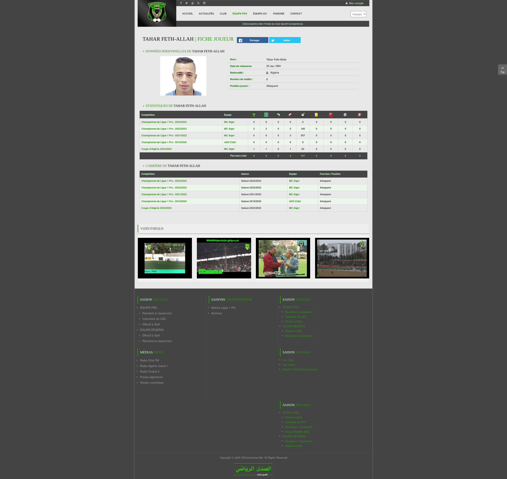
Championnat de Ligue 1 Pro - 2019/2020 (164, 142)
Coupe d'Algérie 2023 (297, 431)
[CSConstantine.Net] (157, 12)
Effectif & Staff (151, 324)
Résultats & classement (157, 313)
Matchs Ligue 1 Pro (223, 308)
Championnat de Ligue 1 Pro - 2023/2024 (164, 122)
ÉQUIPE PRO (148, 308)
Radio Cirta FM (149, 360)
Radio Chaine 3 (149, 371)
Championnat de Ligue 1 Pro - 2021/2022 (164, 135)
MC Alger (229, 122)
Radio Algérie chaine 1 (154, 366)
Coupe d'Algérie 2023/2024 (156, 149)
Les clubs (288, 360)
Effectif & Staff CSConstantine (300, 369)
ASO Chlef (230, 142)
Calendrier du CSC (154, 319)
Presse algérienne (151, 377)
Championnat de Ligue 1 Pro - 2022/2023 (164, 128)
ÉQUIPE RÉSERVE (152, 330)
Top (502, 72)
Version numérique (152, 382)
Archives (216, 313)
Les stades (289, 364)
